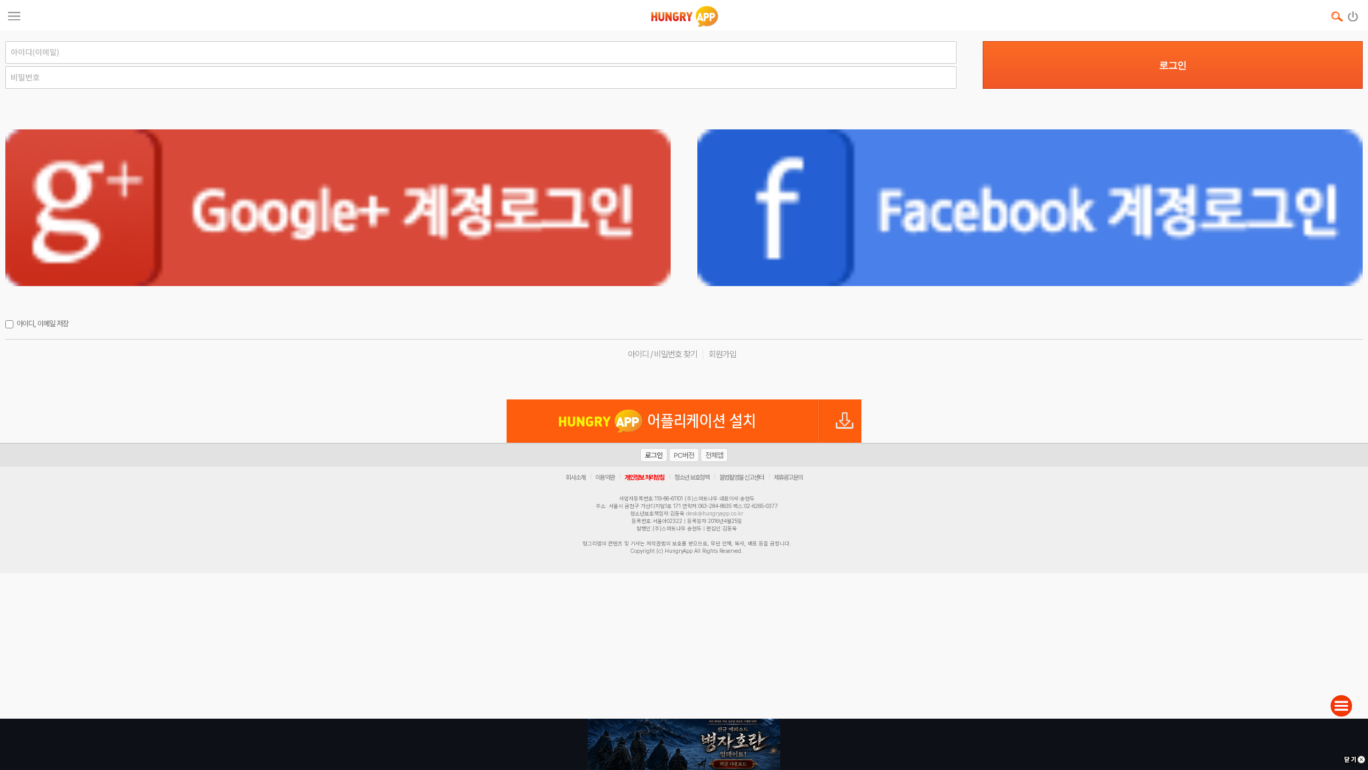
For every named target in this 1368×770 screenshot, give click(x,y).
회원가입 (722, 354)
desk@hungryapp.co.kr (714, 513)
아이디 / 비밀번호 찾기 (662, 354)
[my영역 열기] (14, 14)
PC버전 (684, 455)
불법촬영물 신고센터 (741, 477)
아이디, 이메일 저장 (42, 323)
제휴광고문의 (788, 477)
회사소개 (575, 477)
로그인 (1172, 65)
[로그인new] (1353, 14)
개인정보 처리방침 (644, 477)
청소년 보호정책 (691, 477)
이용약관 (605, 477)
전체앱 (714, 455)
